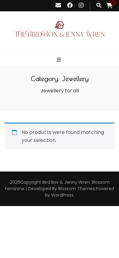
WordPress (62, 195)
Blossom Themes (76, 189)
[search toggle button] (98, 6)
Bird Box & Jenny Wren (66, 182)
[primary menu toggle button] (60, 60)
